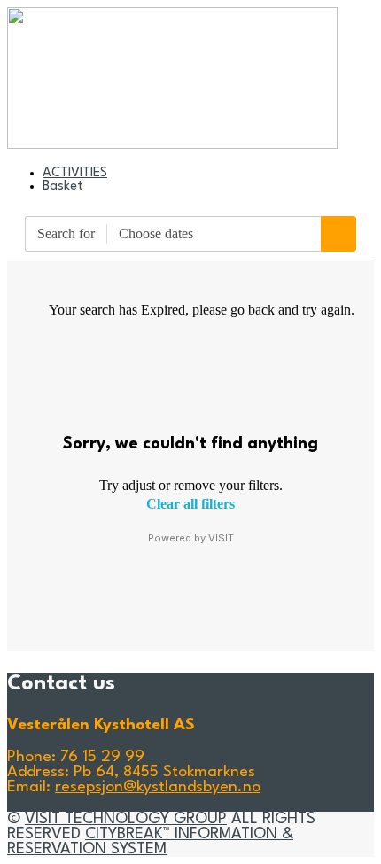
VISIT (221, 538)
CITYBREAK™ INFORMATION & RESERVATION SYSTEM (150, 842)
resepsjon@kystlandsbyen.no (157, 787)
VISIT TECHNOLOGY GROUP (126, 819)
